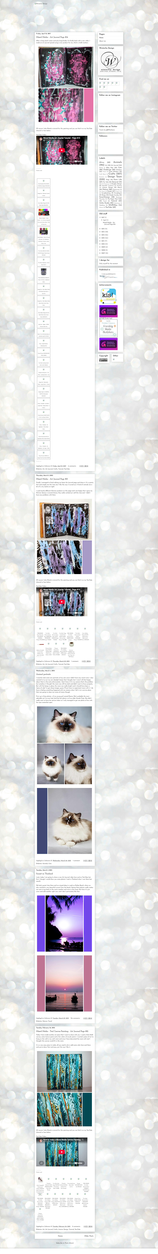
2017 (103, 217)
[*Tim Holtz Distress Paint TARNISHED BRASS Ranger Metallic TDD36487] (85, 1195)
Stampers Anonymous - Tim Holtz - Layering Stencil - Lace (43, 373)
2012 (103, 238)
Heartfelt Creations (108, 185)
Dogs (108, 179)
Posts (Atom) (69, 1243)
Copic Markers (114, 171)
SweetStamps (104, 197)
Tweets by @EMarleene (107, 130)
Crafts (55, 469)
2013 (103, 235)
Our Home (102, 191)
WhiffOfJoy (113, 205)
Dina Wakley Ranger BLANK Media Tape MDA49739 (43, 204)
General (115, 182)
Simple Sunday (114, 195)
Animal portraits (43, 674)
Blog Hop (109, 167)
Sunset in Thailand (44, 874)
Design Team (115, 177)
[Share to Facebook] (85, 466)
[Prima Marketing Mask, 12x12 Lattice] (71, 1180)
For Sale (106, 182)
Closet (104, 171)
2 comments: (76, 1226)
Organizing (116, 189)
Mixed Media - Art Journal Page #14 (52, 37)
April (105, 220)
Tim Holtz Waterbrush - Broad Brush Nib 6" (43, 263)
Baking (101, 167)
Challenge (107, 170)
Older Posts (88, 1236)
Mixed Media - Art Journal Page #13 (52, 479)
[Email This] (80, 466)
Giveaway (106, 184)
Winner (101, 207)
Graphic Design (117, 184)
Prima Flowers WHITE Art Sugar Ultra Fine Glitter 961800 (44, 456)
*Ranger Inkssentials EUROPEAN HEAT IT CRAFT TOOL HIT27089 (56, 651)
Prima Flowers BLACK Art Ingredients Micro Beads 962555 (44, 437)
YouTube (67, 469)
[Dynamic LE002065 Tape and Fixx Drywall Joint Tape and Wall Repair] (71, 648)
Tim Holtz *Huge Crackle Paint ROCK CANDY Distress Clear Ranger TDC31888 (62, 636)
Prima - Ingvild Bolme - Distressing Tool (43, 344)
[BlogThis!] (82, 466)
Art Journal (49, 469)
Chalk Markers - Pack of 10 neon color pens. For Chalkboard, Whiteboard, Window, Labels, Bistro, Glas (44, 240)
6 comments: (72, 466)
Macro (120, 187)
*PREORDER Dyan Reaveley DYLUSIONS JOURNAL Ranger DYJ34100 (40, 636)
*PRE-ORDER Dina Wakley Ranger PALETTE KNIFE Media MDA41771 (63, 651)
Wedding (102, 205)
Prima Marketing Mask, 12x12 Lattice (71, 1185)
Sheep (104, 195)
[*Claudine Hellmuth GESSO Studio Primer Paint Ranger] (63, 1180)
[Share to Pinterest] (87, 466)
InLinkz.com (38, 461)
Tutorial (60, 469)
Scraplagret (118, 193)
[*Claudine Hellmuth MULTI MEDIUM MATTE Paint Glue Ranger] (48, 1180)
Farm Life (118, 179)
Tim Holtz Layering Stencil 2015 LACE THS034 (44, 363)
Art (44, 469)
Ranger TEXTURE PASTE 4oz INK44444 (78, 1185)
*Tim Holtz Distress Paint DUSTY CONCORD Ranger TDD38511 (77, 636)
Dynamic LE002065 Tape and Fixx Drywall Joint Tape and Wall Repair (71, 653)
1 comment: (75, 661)
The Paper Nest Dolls (115, 199)
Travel (50, 1021)
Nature (45, 1021)
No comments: (75, 1018)
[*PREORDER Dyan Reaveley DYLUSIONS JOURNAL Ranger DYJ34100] (40, 629)
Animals (45, 863)
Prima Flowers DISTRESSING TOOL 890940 (43, 354)
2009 (103, 247)
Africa (101, 162)
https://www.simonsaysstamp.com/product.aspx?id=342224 (44, 335)
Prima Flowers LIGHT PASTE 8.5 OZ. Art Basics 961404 (43, 416)
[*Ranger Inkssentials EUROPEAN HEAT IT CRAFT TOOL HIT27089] (56, 644)
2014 (103, 232)
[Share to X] (84, 466)
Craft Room (102, 174)
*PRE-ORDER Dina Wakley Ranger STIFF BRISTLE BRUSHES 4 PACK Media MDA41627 (48, 1203)
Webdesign (117, 203)
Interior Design (63, 1229)
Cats (50, 863)
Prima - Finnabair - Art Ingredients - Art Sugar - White (43, 447)
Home (60, 1236)
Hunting (119, 185)
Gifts (100, 184)
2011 (103, 241)
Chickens (119, 170)
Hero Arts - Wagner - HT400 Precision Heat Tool (43, 325)
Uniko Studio (104, 203)
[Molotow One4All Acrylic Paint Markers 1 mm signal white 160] (40, 648)
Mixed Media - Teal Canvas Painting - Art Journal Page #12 (62, 1031)
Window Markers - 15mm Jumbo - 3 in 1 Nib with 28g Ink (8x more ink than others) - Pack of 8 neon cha (44, 221)
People (109, 191)
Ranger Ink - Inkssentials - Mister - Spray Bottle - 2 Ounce (44, 383)
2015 (103, 229)
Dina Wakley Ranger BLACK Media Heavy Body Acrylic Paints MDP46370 (85, 636)
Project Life (118, 191)
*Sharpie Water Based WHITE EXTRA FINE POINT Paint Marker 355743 (48, 651)
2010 (103, 244)
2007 (103, 253)
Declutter (101, 177)
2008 (103, 250)
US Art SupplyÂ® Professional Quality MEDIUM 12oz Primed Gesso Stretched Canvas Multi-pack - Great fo (40, 1190)
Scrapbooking (106, 193)
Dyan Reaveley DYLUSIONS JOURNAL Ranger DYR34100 (43, 184)
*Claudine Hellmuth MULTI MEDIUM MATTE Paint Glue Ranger (48, 1186)
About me (102, 41)
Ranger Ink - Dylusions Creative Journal (44, 194)
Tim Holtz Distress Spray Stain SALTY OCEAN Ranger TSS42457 (55, 636)
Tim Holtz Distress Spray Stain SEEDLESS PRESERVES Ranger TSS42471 (47, 636)
